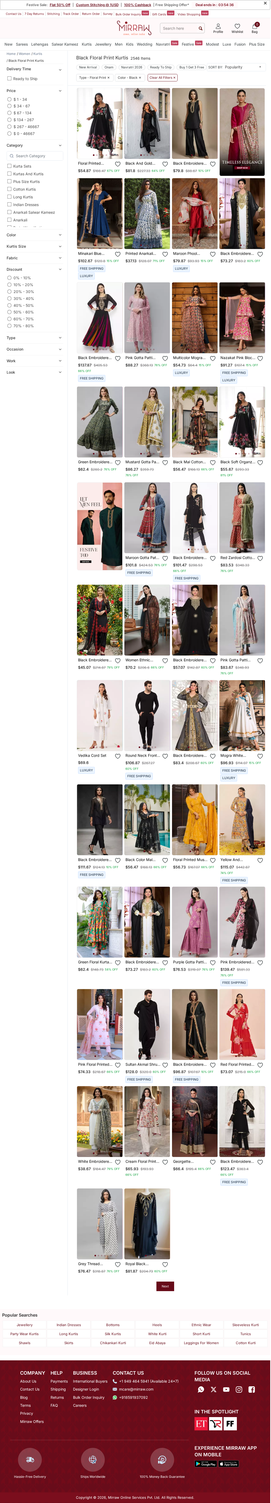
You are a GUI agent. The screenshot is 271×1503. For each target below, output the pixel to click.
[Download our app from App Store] (228, 1463)
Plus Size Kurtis (26, 181)
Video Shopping (192, 13)
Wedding (144, 44)
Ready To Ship (160, 67)
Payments (59, 1381)
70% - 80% (23, 326)
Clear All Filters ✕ (163, 78)
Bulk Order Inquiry (132, 13)
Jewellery (103, 44)
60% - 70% (23, 319)
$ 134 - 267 (23, 119)
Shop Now (104, 150)
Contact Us (13, 14)
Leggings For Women (201, 1343)
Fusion (240, 44)
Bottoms (113, 1325)
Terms (25, 1405)
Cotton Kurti (246, 1343)
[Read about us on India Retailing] (215, 1423)
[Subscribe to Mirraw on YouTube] (226, 1389)
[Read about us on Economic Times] (201, 1423)
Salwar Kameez (65, 44)
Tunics (245, 1334)
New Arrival (88, 67)
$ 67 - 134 (22, 113)
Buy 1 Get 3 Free (191, 67)
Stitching (53, 14)
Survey (107, 14)
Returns (57, 1397)
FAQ (54, 1405)
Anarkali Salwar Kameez (34, 212)
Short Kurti (201, 1334)
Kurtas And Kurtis (28, 174)
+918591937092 (133, 1397)
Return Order (91, 14)
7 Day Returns (34, 14)
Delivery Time (19, 69)
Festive (191, 43)
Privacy (26, 1413)
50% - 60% (23, 312)
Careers (80, 1405)
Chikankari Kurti (113, 1343)
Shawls (24, 1343)
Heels (157, 1325)
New (8, 44)
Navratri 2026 (131, 67)
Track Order (71, 14)
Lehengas (39, 44)
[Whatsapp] (201, 1389)
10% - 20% (23, 284)
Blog (24, 1397)
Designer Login (86, 1389)
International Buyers (90, 1381)
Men (119, 44)
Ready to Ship (25, 78)
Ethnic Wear (201, 1325)
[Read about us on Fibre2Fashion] (230, 1423)
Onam (109, 67)
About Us (28, 1381)
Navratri (166, 43)
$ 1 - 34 (20, 99)
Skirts (68, 1343)
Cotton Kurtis (24, 189)
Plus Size (257, 44)
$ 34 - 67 (21, 106)
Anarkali (20, 220)
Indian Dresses (26, 204)
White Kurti (157, 1334)
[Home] (134, 27)
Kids (129, 44)
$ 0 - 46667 (24, 133)
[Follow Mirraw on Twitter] (213, 1389)
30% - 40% (23, 298)
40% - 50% (23, 305)
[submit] (200, 28)
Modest (212, 44)
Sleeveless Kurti (245, 1325)
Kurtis (87, 44)
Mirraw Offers (32, 1421)
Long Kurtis (23, 197)
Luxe (227, 44)
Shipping (58, 1389)
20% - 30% (23, 291)
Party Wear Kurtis (24, 1334)
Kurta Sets (22, 166)
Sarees (22, 44)
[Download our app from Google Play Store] (206, 1463)
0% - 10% (22, 278)
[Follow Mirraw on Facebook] (252, 1389)
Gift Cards (162, 13)
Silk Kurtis (113, 1334)
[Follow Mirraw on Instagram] (239, 1389)
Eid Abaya (157, 1343)
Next (165, 1286)
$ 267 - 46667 (26, 126)
